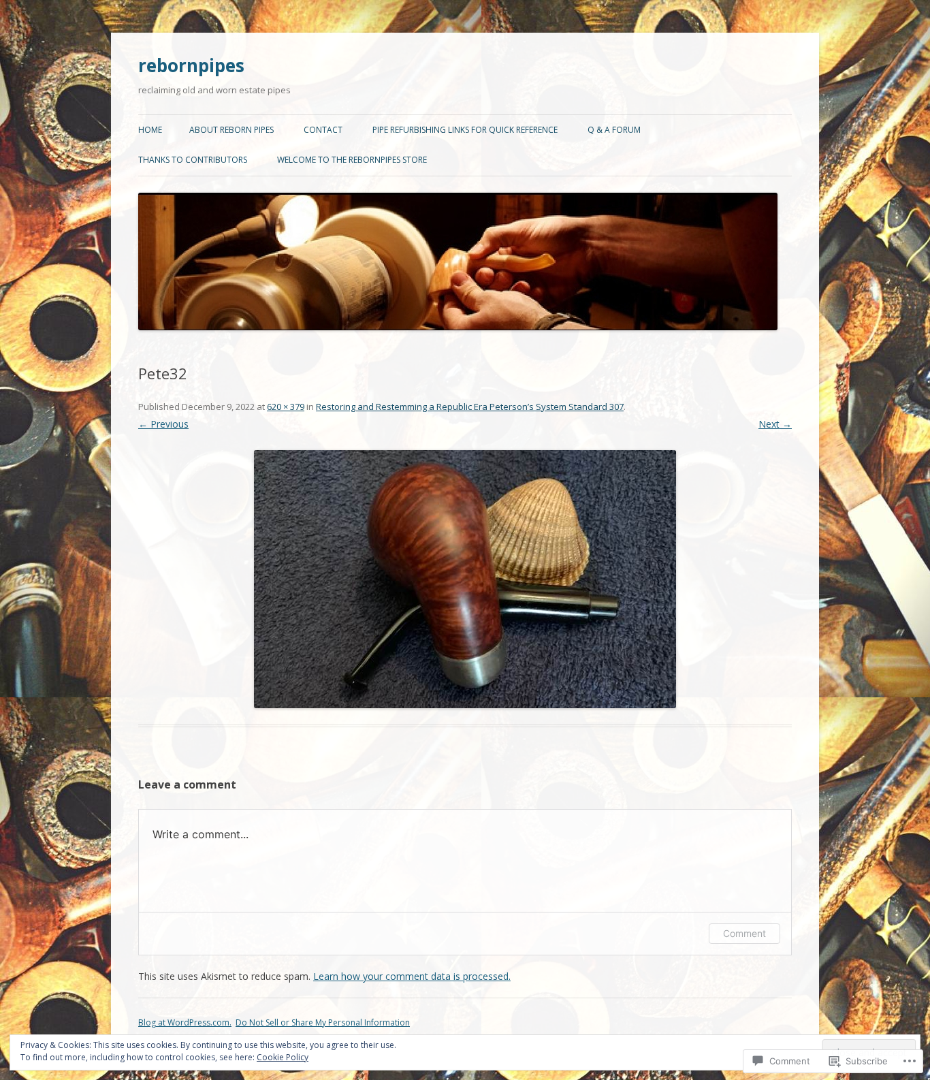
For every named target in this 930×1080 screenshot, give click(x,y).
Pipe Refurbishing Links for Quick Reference (465, 130)
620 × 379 (285, 406)
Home (150, 130)
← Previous (163, 423)
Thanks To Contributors (192, 159)
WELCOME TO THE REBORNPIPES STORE (352, 159)
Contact (323, 130)
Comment (744, 933)
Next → (775, 423)
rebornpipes (191, 65)
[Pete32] (465, 579)
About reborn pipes (231, 130)
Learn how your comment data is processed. (412, 976)
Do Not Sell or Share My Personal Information (323, 1022)
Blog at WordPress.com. (184, 1022)
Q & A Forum (614, 130)
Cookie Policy (282, 1057)
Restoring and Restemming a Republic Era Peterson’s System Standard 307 (470, 406)
